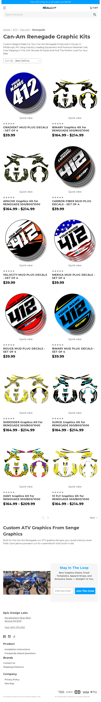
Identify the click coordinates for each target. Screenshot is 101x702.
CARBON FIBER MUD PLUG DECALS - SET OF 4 (71, 203)
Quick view (26, 118)
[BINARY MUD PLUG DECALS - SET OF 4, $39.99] (74, 314)
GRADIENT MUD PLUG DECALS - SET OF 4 (25, 129)
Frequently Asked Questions (20, 653)
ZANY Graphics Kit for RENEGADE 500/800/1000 (21, 497)
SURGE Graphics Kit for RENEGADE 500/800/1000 (70, 424)
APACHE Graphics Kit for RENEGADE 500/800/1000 (21, 203)
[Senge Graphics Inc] (49, 7)
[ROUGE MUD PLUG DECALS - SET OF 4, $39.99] (26, 314)
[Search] (95, 14)
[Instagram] (9, 636)
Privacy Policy (12, 679)
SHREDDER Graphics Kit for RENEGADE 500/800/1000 (22, 424)
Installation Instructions (17, 649)
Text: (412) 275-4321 (15, 627)
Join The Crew (85, 590)
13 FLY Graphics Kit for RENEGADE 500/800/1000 (70, 497)
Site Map (9, 683)
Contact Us (9, 663)
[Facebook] (4, 636)
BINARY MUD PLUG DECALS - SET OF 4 (73, 350)
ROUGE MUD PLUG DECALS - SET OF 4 (24, 350)
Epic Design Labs (33, 697)
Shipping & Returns (13, 667)
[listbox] (28, 61)
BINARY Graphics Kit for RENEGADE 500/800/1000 (70, 129)
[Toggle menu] (4, 7)
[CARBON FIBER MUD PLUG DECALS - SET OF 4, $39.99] (74, 167)
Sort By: (9, 60)
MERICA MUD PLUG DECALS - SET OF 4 (73, 276)
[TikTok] (14, 636)
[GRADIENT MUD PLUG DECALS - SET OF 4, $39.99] (26, 93)
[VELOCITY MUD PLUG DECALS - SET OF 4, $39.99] (26, 240)
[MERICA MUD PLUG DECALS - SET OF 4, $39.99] (74, 240)
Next (93, 517)
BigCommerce (18, 697)
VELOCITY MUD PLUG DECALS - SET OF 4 (25, 276)
